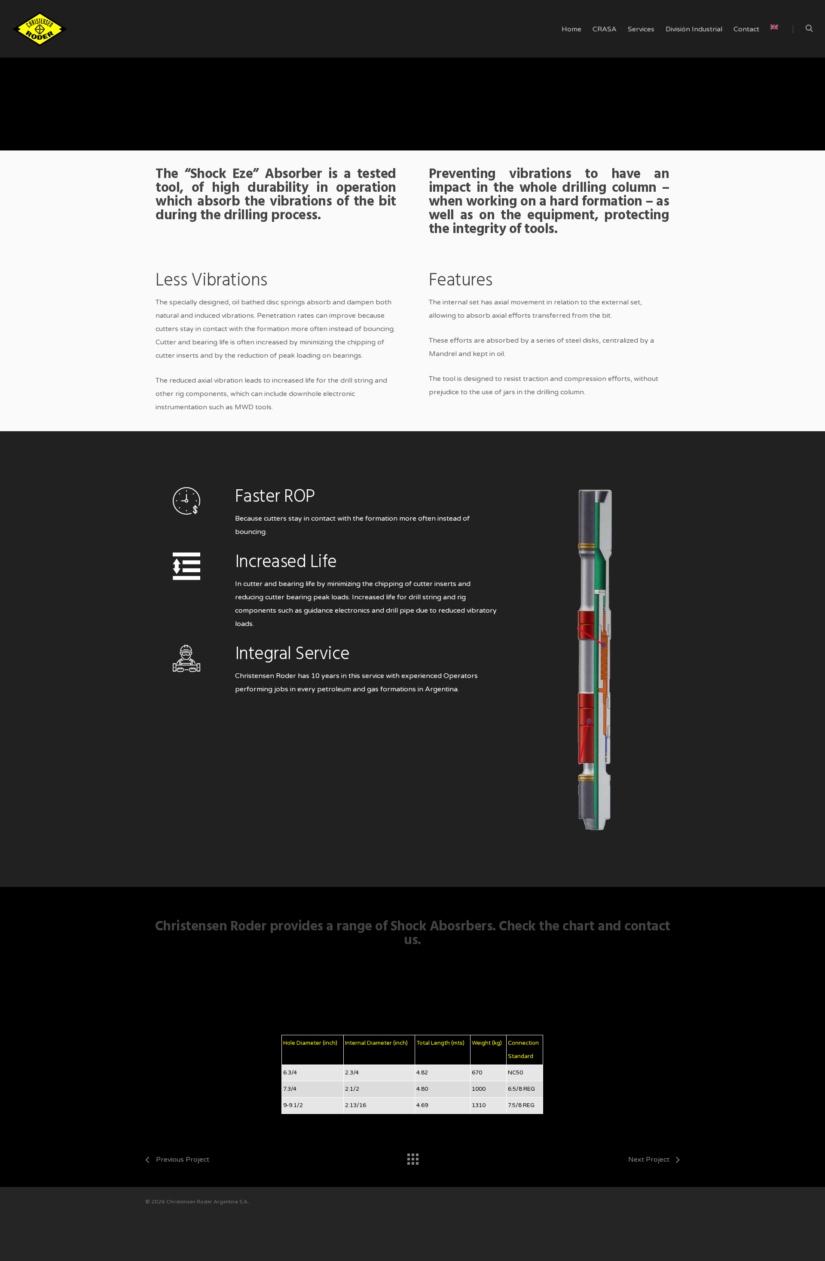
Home (571, 29)
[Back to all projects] (412, 1157)
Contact (746, 29)
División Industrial (694, 29)
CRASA (605, 29)
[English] (774, 37)
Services (641, 29)
